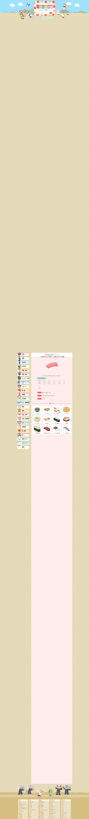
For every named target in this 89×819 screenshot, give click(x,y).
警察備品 (42, 815)
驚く (30, 817)
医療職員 (42, 805)
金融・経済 (53, 809)
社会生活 (52, 800)
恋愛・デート (64, 813)
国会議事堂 (53, 806)
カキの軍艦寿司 (37, 433)
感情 (30, 800)
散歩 (62, 807)
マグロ (43, 395)
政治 (52, 807)
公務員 (41, 811)
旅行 (62, 816)
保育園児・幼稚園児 (22, 804)
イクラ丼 (37, 413)
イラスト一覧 (38, 17)
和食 (46, 392)
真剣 (30, 804)
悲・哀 (30, 807)
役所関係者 (42, 812)
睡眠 (62, 810)
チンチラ (43, 398)
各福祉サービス (53, 817)
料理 (48, 395)
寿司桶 (66, 423)
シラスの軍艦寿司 (57, 423)
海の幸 (52, 395)
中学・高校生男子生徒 (22, 807)
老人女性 (20, 817)
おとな (20, 812)
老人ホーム (53, 815)
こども (20, 801)
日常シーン (63, 801)
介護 (52, 814)
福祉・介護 (53, 813)
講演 (52, 805)
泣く (30, 808)
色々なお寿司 (56, 413)
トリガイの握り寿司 (56, 433)
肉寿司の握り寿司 (47, 433)
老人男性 (20, 816)
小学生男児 (21, 805)
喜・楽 (30, 805)
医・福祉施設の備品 (44, 810)
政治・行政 (53, 801)
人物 (19, 800)
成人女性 (20, 815)
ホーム (33, 17)
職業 (41, 800)
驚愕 (30, 816)
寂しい (31, 813)
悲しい (31, 810)
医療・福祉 (42, 801)
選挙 (52, 804)
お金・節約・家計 (65, 817)
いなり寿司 (47, 413)
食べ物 (43, 392)
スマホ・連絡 (64, 812)
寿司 (49, 392)
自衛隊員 (42, 817)
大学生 (20, 810)
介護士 (42, 807)
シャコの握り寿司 (66, 433)
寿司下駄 (46, 423)
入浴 (62, 806)
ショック (31, 818)
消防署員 (42, 816)
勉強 (62, 818)
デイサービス (53, 816)
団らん (63, 805)
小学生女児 (21, 806)
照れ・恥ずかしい (33, 809)
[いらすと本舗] (44, 7)
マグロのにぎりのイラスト (47, 17)
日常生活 (63, 800)
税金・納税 (53, 811)
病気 (62, 811)
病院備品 (42, 806)
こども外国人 (21, 811)
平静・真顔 (31, 801)
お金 (52, 810)
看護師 (42, 804)
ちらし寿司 (66, 413)
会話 (62, 804)
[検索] (51, 13)
